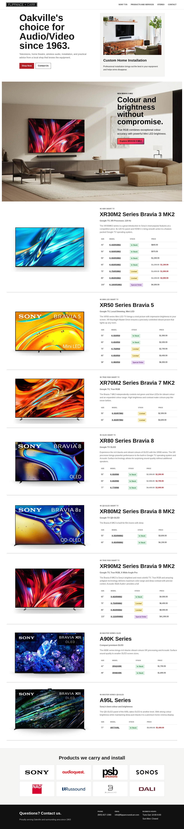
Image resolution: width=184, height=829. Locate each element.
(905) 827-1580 (104, 815)
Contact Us (43, 66)
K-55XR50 (115, 335)
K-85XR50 (115, 355)
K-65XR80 (114, 481)
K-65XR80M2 (117, 542)
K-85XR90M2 (116, 610)
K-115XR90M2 (117, 616)
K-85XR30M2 (115, 278)
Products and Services (142, 4)
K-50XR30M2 (115, 251)
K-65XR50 (115, 342)
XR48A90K (117, 673)
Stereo (160, 4)
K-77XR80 (114, 488)
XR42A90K (117, 666)
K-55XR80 (114, 474)
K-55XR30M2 (115, 258)
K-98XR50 (115, 362)
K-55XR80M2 (117, 536)
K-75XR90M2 (116, 603)
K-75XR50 (115, 349)
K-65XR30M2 (115, 265)
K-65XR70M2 (117, 420)
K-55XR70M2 (117, 413)
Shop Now (27, 66)
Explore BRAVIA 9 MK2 (131, 141)
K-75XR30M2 (115, 271)
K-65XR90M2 (116, 597)
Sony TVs (123, 4)
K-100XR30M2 (115, 285)
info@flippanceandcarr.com (127, 815)
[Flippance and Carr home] (23, 4)
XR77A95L (114, 728)
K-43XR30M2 (115, 245)
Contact (172, 4)
